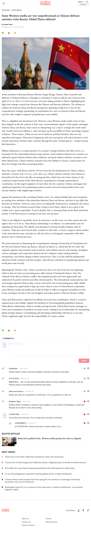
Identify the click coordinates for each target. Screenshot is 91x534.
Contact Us (26, 522)
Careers (49, 518)
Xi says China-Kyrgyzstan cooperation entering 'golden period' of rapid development (38, 474)
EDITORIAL (17, 10)
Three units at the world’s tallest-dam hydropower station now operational (34, 457)
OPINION (6, 10)
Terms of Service (28, 525)
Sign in (80, 2)
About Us (25, 518)
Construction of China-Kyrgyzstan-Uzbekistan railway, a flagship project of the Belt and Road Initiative (45, 462)
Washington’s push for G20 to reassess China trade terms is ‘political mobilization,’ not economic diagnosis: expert (44, 488)
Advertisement (51, 522)
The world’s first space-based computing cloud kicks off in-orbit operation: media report (40, 468)
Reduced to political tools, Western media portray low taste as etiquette (49, 438)
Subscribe (83, 4)
